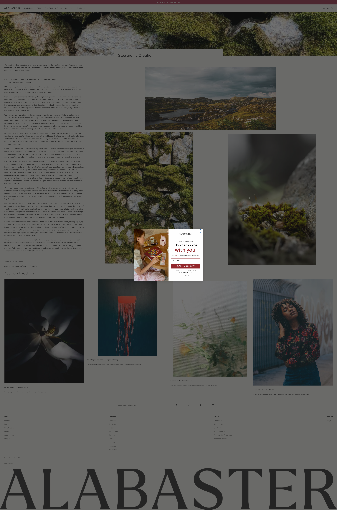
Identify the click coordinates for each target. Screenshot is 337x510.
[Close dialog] (200, 231)
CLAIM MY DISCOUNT (185, 266)
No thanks (186, 276)
